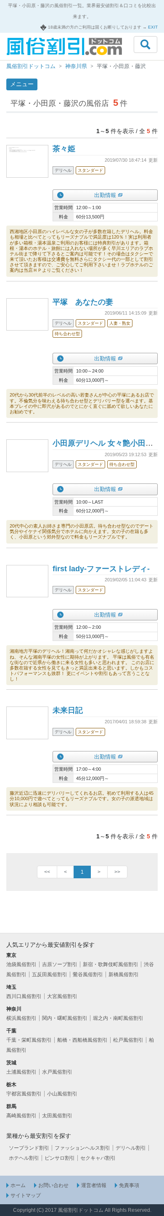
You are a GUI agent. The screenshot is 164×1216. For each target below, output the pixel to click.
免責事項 (129, 1185)
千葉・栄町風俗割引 (29, 1040)
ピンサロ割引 (60, 1158)
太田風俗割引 (57, 1116)
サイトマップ (26, 1195)
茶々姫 (64, 148)
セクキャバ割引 (98, 1158)
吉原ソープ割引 (59, 964)
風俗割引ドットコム (31, 66)
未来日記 (68, 710)
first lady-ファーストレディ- (101, 569)
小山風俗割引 (62, 1094)
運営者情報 (93, 1185)
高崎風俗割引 (21, 1116)
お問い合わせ (53, 1185)
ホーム (18, 1185)
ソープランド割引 (29, 1148)
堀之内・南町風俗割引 (118, 1018)
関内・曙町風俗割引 (64, 1018)
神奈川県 (76, 66)
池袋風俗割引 (21, 964)
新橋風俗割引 (123, 974)
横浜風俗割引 (21, 1018)
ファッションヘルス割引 (82, 1148)
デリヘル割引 (131, 1148)
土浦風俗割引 (21, 1072)
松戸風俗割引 (128, 1040)
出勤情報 (105, 195)
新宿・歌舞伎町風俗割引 (110, 964)
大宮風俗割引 (62, 996)
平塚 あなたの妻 (83, 302)
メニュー (22, 84)
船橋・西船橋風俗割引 (82, 1040)
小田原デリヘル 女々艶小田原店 (107, 443)
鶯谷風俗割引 (88, 974)
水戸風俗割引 (57, 1072)
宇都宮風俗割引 (24, 1094)
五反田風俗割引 (49, 974)
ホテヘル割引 (24, 1158)
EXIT (153, 27)
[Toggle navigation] (145, 44)
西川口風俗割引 (24, 996)
